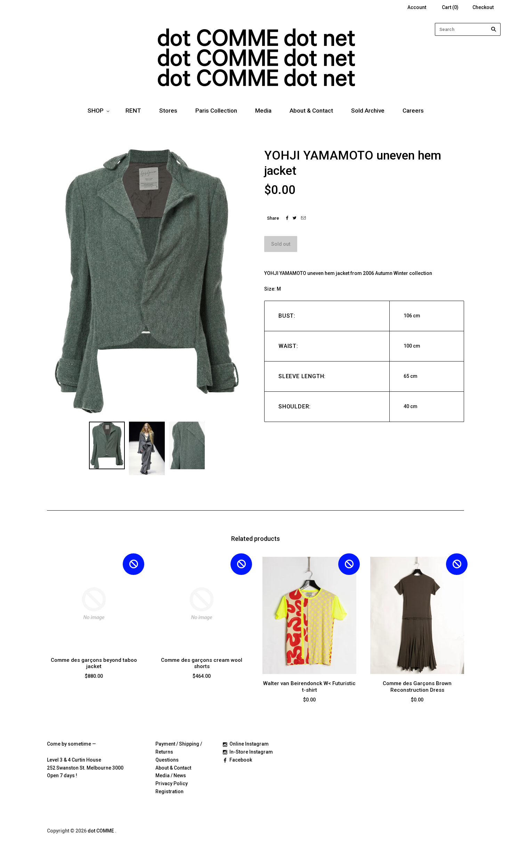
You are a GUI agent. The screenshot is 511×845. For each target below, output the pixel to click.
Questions (167, 760)
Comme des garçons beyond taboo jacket (94, 663)
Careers (413, 110)
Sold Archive (367, 110)
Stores (168, 110)
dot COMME (101, 831)
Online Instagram (249, 744)
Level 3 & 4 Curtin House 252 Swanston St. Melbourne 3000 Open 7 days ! (85, 768)
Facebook (240, 760)
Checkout (483, 7)
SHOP (96, 110)
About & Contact (311, 110)
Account (416, 7)
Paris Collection (216, 110)
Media (263, 110)
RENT (133, 110)
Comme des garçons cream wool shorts (201, 663)
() (450, 7)
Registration (169, 791)
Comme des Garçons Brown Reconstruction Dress (417, 686)
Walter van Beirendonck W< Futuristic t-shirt (309, 686)
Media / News (170, 775)
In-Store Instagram (251, 752)
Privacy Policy (171, 783)
